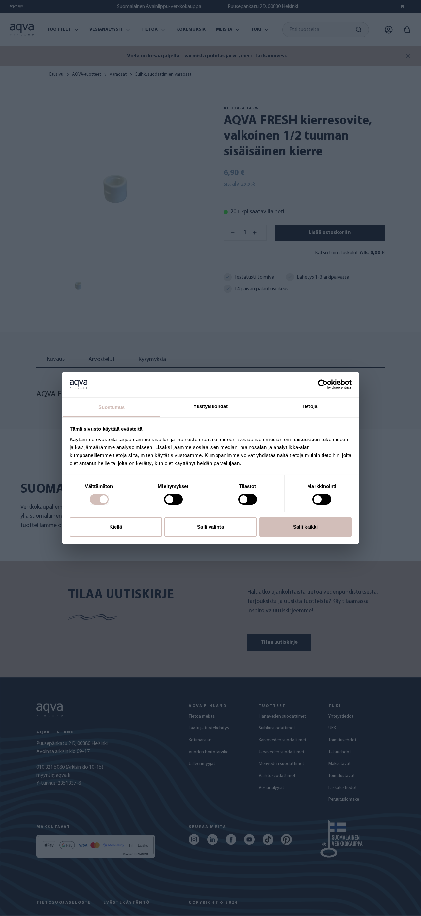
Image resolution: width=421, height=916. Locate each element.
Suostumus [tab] (111, 407)
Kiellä (115, 527)
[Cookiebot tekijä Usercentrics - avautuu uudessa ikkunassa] (323, 384)
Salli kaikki (305, 527)
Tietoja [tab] (309, 406)
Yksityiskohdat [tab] (210, 406)
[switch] (173, 499)
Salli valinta (210, 527)
